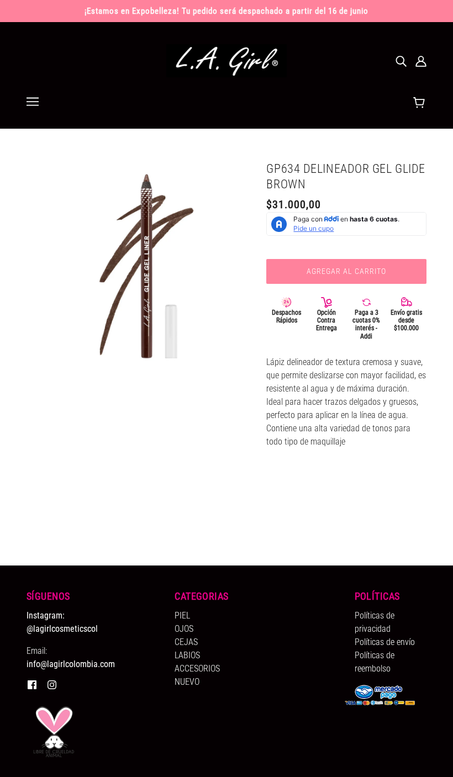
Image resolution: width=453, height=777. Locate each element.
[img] (401, 61)
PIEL (182, 615)
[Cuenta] (421, 61)
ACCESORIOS (197, 668)
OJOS (184, 628)
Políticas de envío (385, 642)
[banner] (226, 60)
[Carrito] (420, 103)
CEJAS (186, 642)
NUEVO (187, 681)
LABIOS (187, 655)
